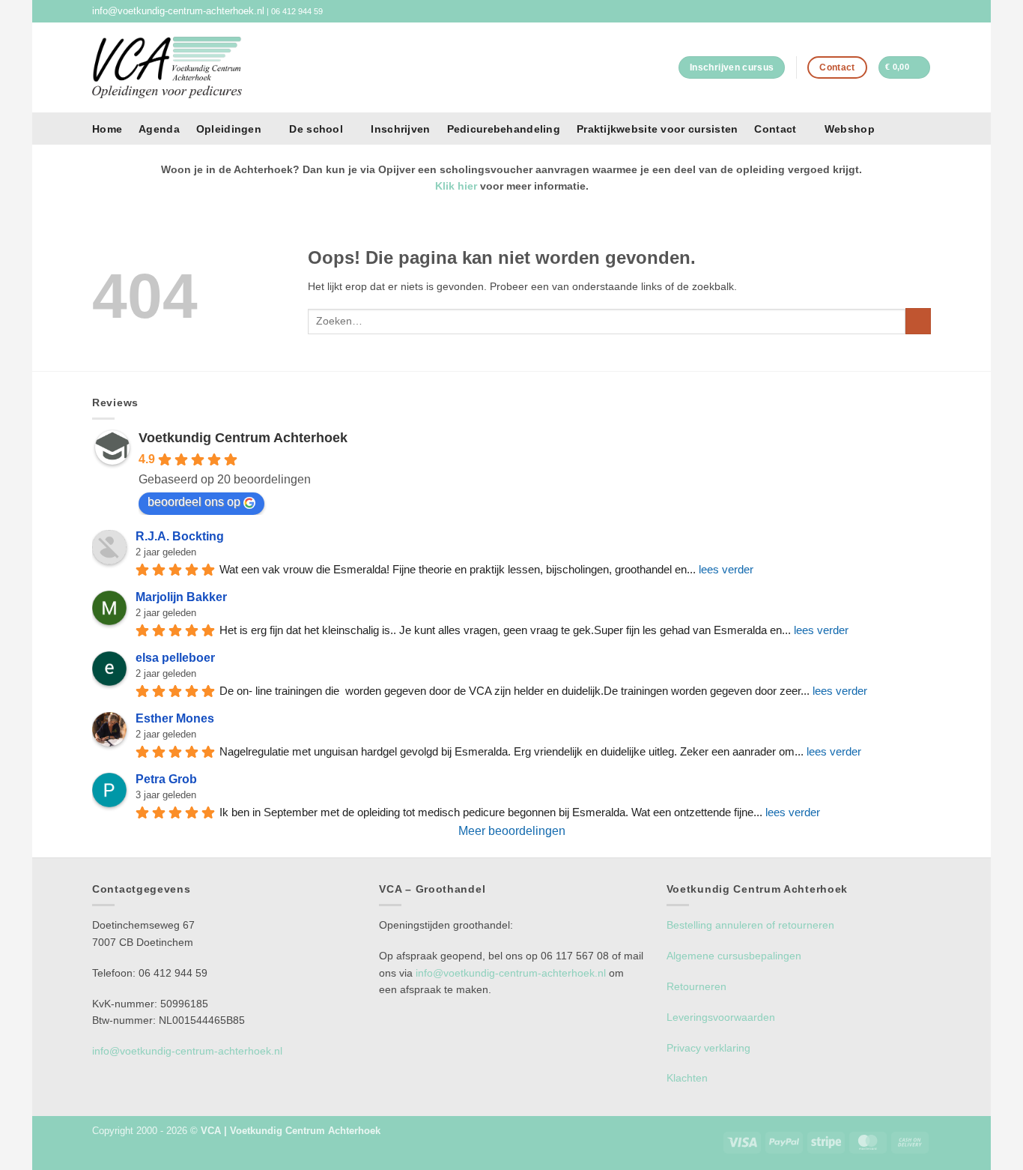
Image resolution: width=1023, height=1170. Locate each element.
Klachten (687, 1078)
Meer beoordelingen (511, 830)
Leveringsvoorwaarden (721, 1017)
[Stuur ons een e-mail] (924, 11)
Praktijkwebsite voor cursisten (657, 129)
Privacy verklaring (708, 1048)
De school (316, 129)
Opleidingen (228, 129)
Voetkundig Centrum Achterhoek (243, 437)
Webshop (850, 129)
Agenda (159, 129)
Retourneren (696, 986)
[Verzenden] (918, 321)
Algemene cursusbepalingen (734, 956)
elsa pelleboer (175, 657)
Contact (775, 129)
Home (107, 129)
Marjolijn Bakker (181, 597)
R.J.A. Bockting (180, 536)
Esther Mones (175, 718)
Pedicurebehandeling (503, 129)
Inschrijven (400, 129)
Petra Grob (166, 779)
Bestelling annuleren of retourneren (750, 925)
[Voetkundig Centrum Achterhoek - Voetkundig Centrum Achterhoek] (167, 67)
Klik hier (456, 186)
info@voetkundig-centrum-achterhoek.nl (178, 11)
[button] (904, 67)
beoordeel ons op (194, 501)
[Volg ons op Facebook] (912, 11)
